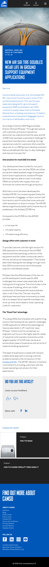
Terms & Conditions (10, 521)
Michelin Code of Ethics (12, 547)
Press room (7, 517)
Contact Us (7, 519)
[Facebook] (21, 410)
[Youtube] (25, 539)
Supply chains (8, 528)
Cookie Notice (8, 526)
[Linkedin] (26, 410)
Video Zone (7, 515)
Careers (6, 510)
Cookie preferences (10, 545)
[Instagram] (19, 539)
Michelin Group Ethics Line (13, 549)
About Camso (9, 507)
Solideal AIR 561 (10, 362)
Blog (4, 512)
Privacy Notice (8, 523)
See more (6, 88)
